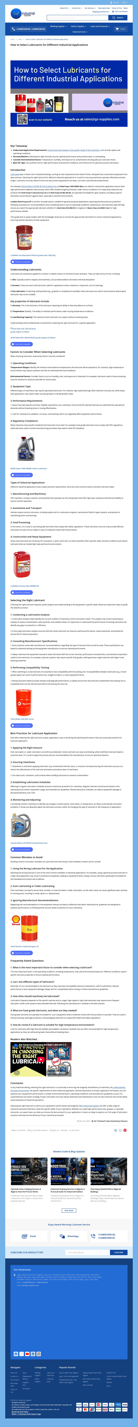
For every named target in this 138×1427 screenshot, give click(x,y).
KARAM (109, 1382)
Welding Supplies (57, 26)
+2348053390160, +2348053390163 (35, 1282)
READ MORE (69, 1210)
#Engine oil (54, 1130)
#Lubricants (74, 1130)
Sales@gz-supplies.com (30, 1285)
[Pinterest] (125, 1130)
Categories (40, 1367)
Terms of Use (116, 8)
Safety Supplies (77, 26)
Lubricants (14, 174)
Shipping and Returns (101, 12)
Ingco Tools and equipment (69, 1376)
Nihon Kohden (88, 1385)
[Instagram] (38, 1354)
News (125, 8)
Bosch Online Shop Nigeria (68, 1373)
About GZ (63, 8)
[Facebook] (16, 1354)
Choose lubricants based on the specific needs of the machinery (73, 150)
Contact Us (76, 8)
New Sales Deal (104, 8)
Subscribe (118, 1252)
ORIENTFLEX (111, 1373)
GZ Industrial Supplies (90, 1106)
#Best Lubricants (18, 1130)
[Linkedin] (33, 1354)
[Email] (115, 1130)
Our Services (89, 8)
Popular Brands (67, 1367)
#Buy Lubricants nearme (37, 1130)
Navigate (15, 1367)
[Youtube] (27, 1354)
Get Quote (26, 1389)
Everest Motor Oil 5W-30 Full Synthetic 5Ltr (39, 186)
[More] (68, 8)
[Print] (120, 1130)
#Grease (64, 1130)
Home (12, 39)
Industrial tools (79, 32)
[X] (21, 1354)
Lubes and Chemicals (99, 26)
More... (108, 1386)
